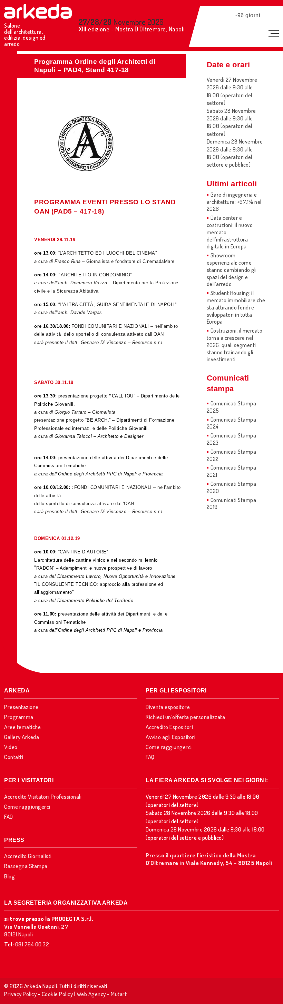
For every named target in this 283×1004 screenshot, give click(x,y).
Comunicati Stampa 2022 (231, 455)
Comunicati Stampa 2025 (231, 407)
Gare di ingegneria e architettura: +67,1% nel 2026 (234, 202)
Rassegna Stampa (26, 865)
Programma (18, 716)
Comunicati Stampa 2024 (231, 423)
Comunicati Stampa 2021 (231, 471)
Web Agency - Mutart (102, 993)
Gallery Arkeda (21, 736)
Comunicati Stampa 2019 (231, 503)
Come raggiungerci (169, 746)
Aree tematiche (22, 726)
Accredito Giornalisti (28, 855)
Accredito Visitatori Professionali (42, 796)
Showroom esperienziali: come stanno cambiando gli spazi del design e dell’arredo (232, 269)
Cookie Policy (57, 993)
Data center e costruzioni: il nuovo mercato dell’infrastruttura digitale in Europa (230, 232)
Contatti (13, 756)
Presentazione (21, 706)
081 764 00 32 (32, 944)
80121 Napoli (36, 930)
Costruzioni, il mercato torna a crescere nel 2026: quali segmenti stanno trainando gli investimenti (235, 345)
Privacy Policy (20, 993)
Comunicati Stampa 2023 (231, 439)
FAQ (150, 756)
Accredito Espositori (169, 726)
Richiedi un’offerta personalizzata (185, 716)
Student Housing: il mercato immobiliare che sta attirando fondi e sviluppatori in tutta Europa (236, 307)
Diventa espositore (168, 706)
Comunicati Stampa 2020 (231, 487)
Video (11, 746)
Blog (9, 876)
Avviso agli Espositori (170, 736)
